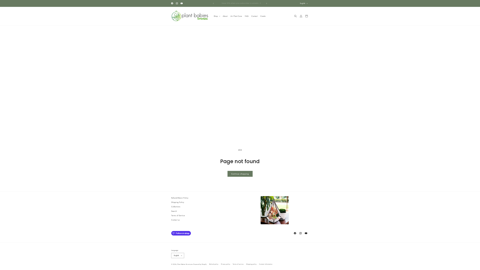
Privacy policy (225, 264)
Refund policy (213, 264)
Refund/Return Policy (179, 198)
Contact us (175, 220)
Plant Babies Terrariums (185, 264)
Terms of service (238, 264)
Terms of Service (178, 215)
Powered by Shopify (200, 264)
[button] (216, 16)
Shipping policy (251, 264)
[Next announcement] (266, 3)
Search (174, 211)
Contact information (265, 264)
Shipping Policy (177, 202)
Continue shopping (240, 173)
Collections (175, 206)
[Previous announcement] (213, 3)
